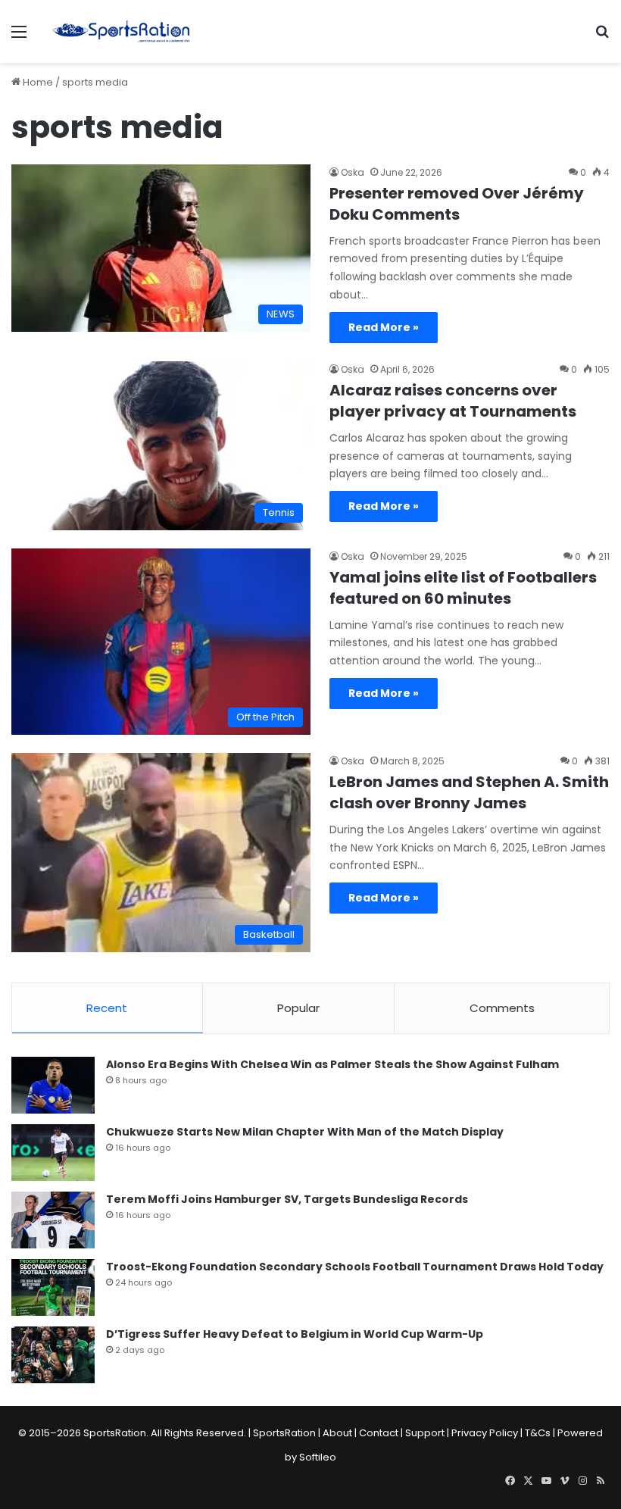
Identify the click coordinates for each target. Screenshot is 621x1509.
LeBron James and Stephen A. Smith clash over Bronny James (469, 792)
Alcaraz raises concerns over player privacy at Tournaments (452, 401)
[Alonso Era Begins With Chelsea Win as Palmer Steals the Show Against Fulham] (53, 1085)
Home (36, 82)
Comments (502, 1008)
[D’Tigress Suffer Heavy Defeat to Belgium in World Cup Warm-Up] (53, 1354)
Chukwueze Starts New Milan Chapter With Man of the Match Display (305, 1131)
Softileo (317, 1457)
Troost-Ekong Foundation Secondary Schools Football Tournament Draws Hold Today (355, 1266)
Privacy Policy (484, 1433)
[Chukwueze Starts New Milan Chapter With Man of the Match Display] (53, 1152)
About (337, 1433)
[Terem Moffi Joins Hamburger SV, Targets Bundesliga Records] (53, 1220)
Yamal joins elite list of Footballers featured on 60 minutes (463, 588)
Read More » (383, 327)
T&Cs (538, 1433)
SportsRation (284, 1433)
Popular (298, 1008)
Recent (106, 1008)
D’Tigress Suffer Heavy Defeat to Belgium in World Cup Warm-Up (294, 1334)
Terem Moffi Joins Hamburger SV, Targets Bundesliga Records (287, 1199)
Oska (352, 172)
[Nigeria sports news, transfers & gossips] (121, 31)
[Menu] (19, 37)
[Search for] (602, 37)
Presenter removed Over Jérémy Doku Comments (456, 204)
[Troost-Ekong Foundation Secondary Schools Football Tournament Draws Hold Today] (53, 1287)
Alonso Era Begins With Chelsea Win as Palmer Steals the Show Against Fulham (332, 1064)
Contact (378, 1433)
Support (425, 1433)
